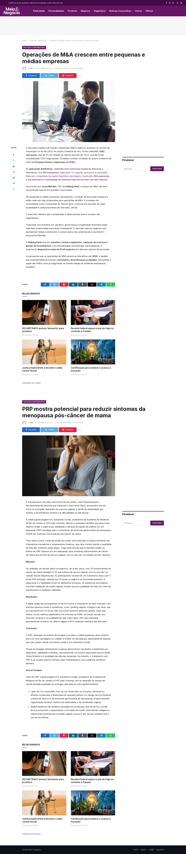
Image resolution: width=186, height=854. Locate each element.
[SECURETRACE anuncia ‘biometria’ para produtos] (44, 312)
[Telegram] (14, 183)
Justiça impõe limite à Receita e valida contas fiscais (42, 369)
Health (151, 850)
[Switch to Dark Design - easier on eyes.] (177, 3)
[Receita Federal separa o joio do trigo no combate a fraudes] (93, 312)
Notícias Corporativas (120, 11)
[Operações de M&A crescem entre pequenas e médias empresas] (68, 111)
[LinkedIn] (14, 166)
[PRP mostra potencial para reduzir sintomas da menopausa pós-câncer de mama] (68, 465)
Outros (138, 11)
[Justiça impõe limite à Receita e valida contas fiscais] (44, 351)
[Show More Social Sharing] (79, 75)
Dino (31, 68)
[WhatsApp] (14, 189)
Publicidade (39, 11)
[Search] (181, 3)
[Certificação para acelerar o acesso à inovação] (93, 351)
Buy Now (160, 850)
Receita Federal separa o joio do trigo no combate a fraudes (92, 330)
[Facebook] (14, 155)
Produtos (72, 11)
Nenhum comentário (63, 68)
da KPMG (70, 162)
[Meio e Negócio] (12, 11)
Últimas (149, 11)
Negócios (85, 11)
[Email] (14, 177)
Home (135, 850)
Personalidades (56, 11)
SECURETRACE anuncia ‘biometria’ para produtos (43, 330)
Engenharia (99, 11)
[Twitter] (14, 160)
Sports (143, 850)
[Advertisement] (93, 26)
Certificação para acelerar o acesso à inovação (91, 369)
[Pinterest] (14, 172)
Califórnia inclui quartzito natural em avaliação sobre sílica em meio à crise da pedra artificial (37, 3)
